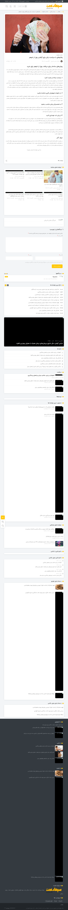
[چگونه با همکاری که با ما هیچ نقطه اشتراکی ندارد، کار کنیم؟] (59, 409)
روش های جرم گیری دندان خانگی (47, 515)
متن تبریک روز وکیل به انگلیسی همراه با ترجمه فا (44, 1)
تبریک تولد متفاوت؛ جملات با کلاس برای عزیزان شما (47, 313)
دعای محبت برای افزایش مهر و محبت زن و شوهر (54, 185)
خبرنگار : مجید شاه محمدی (56, 198)
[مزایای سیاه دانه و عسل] (59, 463)
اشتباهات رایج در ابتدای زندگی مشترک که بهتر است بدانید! (34, 195)
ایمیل (29, 255)
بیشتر (6, 276)
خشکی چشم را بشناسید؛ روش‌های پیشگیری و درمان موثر (48, 361)
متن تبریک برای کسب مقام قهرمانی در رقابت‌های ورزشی (43, 727)
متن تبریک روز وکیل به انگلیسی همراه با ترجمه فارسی (47, 295)
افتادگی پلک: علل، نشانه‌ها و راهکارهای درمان (49, 310)
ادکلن (60, 901)
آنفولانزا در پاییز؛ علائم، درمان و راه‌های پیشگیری (48, 292)
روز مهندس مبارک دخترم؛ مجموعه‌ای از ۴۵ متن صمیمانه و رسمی (44, 300)
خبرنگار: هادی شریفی (55, 61)
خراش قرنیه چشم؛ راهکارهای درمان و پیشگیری (50, 364)
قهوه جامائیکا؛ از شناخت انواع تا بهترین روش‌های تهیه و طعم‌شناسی (43, 302)
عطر (55, 901)
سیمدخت (8, 908)
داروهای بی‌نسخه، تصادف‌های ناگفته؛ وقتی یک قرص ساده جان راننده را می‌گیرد (39, 733)
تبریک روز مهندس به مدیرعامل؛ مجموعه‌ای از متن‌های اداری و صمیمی (43, 305)
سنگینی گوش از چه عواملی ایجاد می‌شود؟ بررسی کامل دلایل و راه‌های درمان (44, 366)
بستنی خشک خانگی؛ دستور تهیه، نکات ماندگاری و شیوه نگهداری (44, 308)
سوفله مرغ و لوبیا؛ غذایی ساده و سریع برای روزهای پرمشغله (41, 694)
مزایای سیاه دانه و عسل (49, 414)
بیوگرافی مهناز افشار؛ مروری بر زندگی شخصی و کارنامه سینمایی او (40, 529)
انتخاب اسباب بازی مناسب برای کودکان (54, 536)
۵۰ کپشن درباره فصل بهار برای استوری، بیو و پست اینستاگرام (45, 289)
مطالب (58, 12)
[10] (15, 61)
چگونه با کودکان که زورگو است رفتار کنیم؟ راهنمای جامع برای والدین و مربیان (34, 173)
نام (60, 255)
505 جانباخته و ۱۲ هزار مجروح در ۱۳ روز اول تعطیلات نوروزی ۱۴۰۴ (15, 173)
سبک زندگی (52, 12)
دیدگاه (59, 236)
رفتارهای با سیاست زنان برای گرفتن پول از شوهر (46, 57)
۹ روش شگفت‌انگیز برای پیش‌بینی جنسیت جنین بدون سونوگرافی (16, 195)
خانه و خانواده (45, 12)
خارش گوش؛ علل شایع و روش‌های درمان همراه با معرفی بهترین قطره (44, 297)
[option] (34, 289)
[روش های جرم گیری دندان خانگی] (59, 517)
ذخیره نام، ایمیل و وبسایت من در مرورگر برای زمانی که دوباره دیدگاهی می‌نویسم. (43, 262)
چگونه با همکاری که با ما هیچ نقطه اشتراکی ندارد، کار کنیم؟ (41, 407)
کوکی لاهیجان (49, 901)
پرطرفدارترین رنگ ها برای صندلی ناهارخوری (55, 195)
